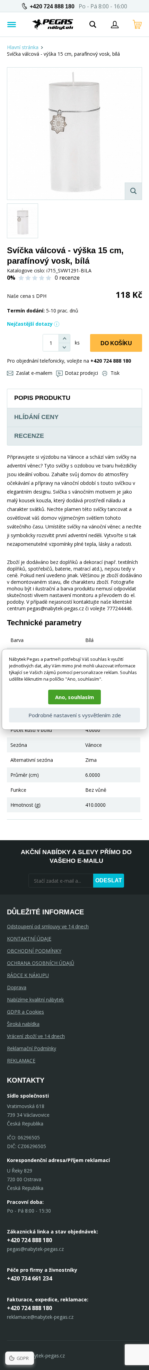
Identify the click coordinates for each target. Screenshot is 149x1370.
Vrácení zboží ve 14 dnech (36, 1036)
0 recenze (67, 277)
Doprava (16, 987)
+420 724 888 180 (52, 6)
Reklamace (21, 1060)
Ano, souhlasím (74, 697)
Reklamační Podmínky (31, 1048)
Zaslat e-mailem (34, 373)
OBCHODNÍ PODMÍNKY (34, 950)
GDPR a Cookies (25, 1011)
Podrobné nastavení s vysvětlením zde (74, 715)
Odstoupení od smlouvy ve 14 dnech (48, 926)
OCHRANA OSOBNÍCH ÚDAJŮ (40, 963)
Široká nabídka (23, 1024)
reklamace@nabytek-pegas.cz (40, 1317)
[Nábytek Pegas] (52, 24)
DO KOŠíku (116, 343)
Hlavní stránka (22, 47)
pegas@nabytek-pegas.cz (35, 1249)
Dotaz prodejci (81, 373)
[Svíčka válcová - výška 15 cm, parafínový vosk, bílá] (74, 134)
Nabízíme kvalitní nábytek (35, 999)
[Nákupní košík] (137, 24)
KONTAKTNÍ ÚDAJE (29, 938)
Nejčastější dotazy (30, 323)
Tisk (115, 373)
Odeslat (108, 880)
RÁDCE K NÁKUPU (28, 975)
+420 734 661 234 (29, 1278)
